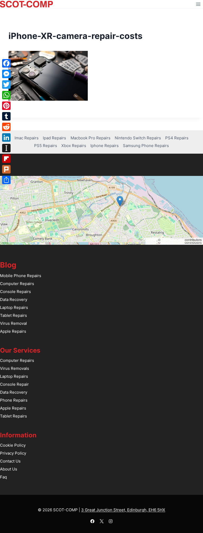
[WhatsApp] (6, 95)
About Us (8, 469)
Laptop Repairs (14, 307)
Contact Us (10, 461)
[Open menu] (198, 4)
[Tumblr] (6, 116)
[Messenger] (6, 74)
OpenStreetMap (172, 239)
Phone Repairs (13, 400)
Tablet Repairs (13, 315)
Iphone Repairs (104, 145)
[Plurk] (6, 169)
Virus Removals (14, 368)
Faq (3, 476)
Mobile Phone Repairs (20, 275)
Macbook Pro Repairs (90, 137)
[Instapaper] (6, 148)
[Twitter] (6, 84)
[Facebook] (92, 521)
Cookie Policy (13, 445)
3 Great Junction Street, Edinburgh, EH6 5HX (123, 509)
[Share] (6, 180)
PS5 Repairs (45, 145)
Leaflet (151, 239)
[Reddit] (6, 127)
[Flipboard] (6, 158)
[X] (101, 521)
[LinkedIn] (6, 137)
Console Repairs (15, 291)
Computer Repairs (17, 283)
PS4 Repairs (176, 137)
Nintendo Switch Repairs (138, 137)
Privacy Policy (13, 453)
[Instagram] (111, 521)
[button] (120, 201)
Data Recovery (13, 299)
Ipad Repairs (54, 137)
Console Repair (14, 384)
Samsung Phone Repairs (146, 145)
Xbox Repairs (73, 145)
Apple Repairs (13, 331)
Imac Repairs (27, 137)
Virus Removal (13, 323)
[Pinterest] (6, 105)
